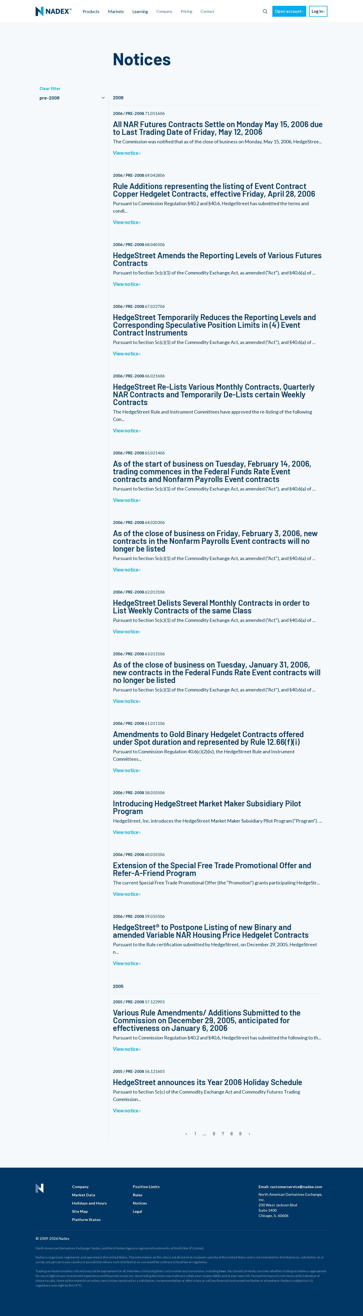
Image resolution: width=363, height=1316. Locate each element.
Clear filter (50, 88)
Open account (288, 11)
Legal (137, 1211)
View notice (125, 153)
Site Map (80, 1211)
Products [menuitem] (91, 11)
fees (222, 1271)
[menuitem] (54, 11)
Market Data (83, 1195)
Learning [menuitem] (140, 11)
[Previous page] (187, 1133)
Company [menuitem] (164, 11)
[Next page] (249, 1133)
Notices (140, 1203)
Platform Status (86, 1219)
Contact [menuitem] (207, 11)
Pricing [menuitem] (186, 11)
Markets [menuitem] (116, 11)
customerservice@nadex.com (296, 1186)
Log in (317, 11)
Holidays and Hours (89, 1203)
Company (80, 1186)
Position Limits (146, 1186)
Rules (137, 1195)
